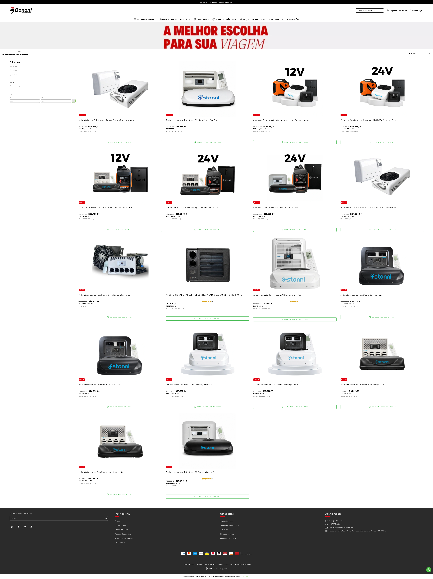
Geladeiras (224, 530)
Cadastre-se (401, 11)
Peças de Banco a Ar (228, 538)
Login (392, 11)
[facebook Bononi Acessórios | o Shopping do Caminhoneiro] (18, 527)
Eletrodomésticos (227, 534)
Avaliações (293, 19)
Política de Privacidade (124, 538)
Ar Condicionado (226, 521)
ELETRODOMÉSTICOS (225, 19)
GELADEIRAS (202, 19)
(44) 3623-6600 (334, 524)
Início (3, 52)
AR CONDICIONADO (145, 19)
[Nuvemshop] (221, 569)
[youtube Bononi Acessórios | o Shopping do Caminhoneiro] (25, 527)
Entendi (246, 576)
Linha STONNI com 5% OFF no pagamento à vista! (216, 2)
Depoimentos (276, 19)
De (11, 97)
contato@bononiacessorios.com (341, 527)
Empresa (118, 521)
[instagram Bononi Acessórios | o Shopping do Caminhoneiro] (12, 527)
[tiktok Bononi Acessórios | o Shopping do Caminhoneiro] (31, 527)
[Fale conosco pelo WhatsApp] (428, 569)
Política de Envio (121, 530)
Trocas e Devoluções (123, 534)
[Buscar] (382, 10)
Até (42, 97)
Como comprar (121, 525)
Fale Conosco (120, 543)
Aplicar (74, 101)
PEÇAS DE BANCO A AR (254, 19)
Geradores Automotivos (229, 525)
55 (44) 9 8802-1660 (336, 521)
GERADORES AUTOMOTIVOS (176, 19)
